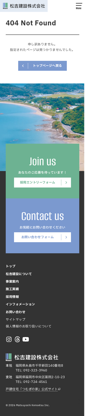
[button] (79, 6)
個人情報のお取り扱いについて (28, 326)
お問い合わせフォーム (37, 237)
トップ (11, 266)
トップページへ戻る (47, 65)
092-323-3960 (35, 370)
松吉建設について (19, 274)
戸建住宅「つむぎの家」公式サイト (32, 389)
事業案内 (12, 281)
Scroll (79, 401)
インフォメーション (20, 304)
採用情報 (12, 297)
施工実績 (12, 289)
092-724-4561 (35, 382)
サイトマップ (15, 319)
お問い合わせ (15, 312)
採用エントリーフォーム (37, 182)
